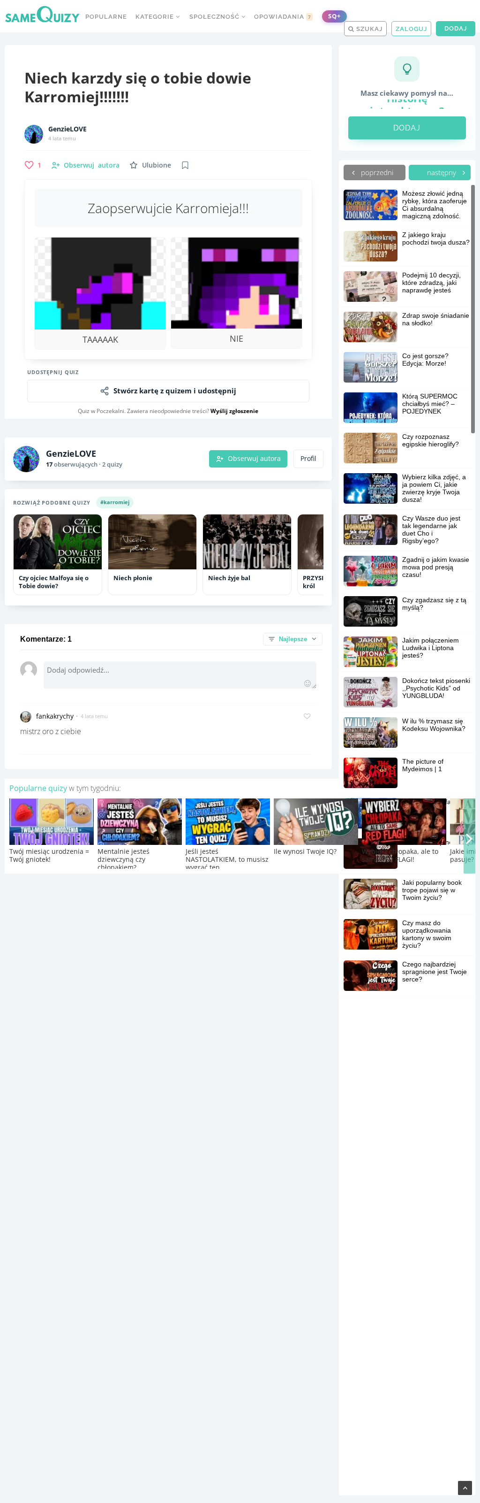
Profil (308, 458)
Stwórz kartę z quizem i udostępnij (174, 390)
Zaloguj (411, 28)
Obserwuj (92, 165)
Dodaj (455, 28)
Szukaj (368, 28)
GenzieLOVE (67, 129)
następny (442, 172)
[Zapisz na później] (185, 165)
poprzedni (376, 172)
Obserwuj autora (254, 458)
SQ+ (334, 16)
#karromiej (114, 502)
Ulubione (156, 165)
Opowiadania (282, 16)
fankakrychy (55, 716)
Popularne (106, 16)
